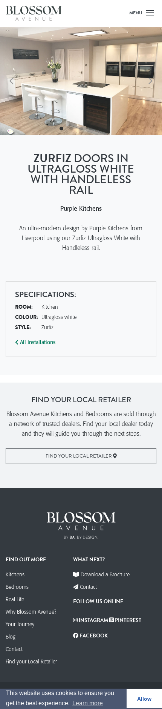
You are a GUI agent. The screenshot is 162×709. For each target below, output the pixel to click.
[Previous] (12, 81)
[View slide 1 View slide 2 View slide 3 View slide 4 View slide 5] (81, 81)
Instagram (93, 620)
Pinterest (127, 620)
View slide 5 (100, 128)
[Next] (150, 81)
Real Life (15, 599)
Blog (10, 636)
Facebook (93, 636)
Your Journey (20, 624)
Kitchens (15, 574)
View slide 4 (91, 128)
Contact (14, 649)
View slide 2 (71, 128)
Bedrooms (17, 586)
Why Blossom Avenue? (31, 611)
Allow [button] (144, 699)
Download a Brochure (105, 574)
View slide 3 (81, 128)
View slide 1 (61, 128)
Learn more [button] (87, 703)
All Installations (36, 342)
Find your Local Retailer (79, 456)
